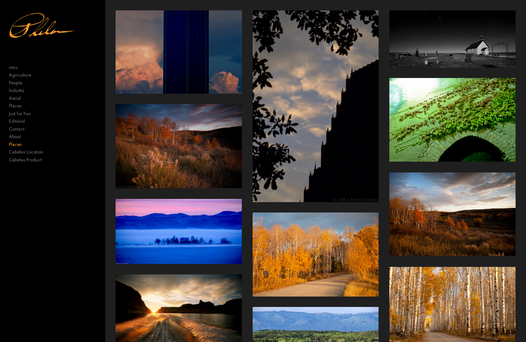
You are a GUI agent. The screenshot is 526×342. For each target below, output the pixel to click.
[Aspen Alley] (316, 254)
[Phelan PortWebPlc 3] (316, 106)
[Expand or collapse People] (27, 83)
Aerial (15, 98)
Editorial (17, 121)
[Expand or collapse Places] (26, 106)
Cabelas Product (25, 159)
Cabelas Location (26, 151)
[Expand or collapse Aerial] (25, 98)
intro (13, 67)
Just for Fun (20, 113)
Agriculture (20, 75)
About (15, 136)
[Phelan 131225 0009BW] (452, 39)
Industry (16, 90)
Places (15, 105)
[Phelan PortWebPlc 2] (452, 120)
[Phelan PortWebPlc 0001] (179, 52)
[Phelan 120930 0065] (452, 214)
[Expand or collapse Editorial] (29, 121)
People (15, 82)
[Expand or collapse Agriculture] (36, 75)
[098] (179, 231)
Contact (16, 129)
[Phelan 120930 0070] (179, 146)
